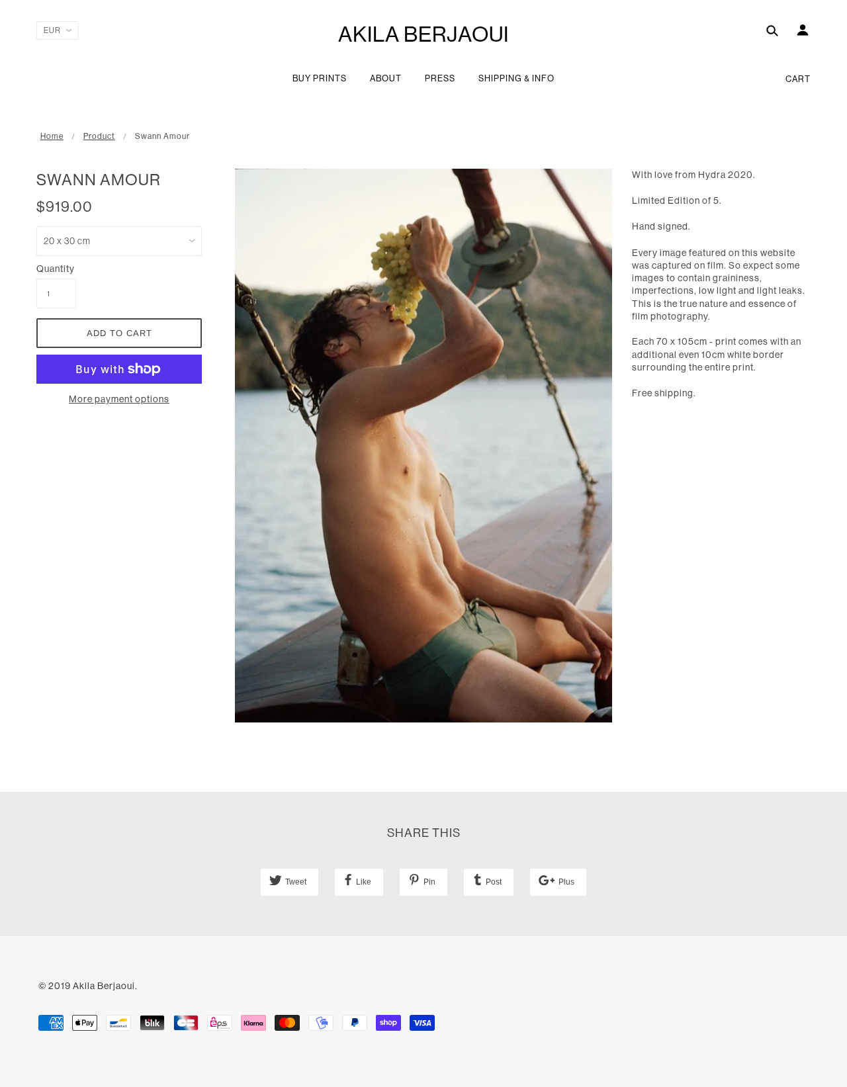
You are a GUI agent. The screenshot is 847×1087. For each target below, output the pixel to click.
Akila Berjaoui (423, 34)
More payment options (119, 399)
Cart (798, 79)
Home (52, 136)
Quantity (55, 268)
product (99, 136)
